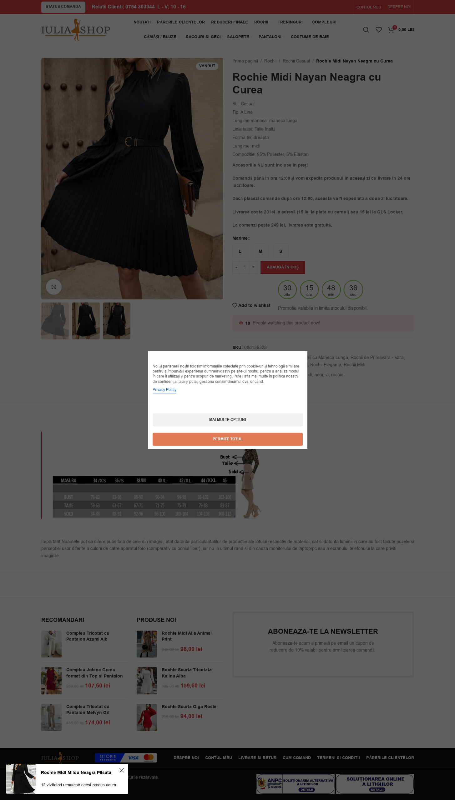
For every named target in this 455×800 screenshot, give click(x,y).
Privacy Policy (164, 389)
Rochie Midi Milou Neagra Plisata (76, 773)
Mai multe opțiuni (227, 419)
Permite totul (227, 439)
